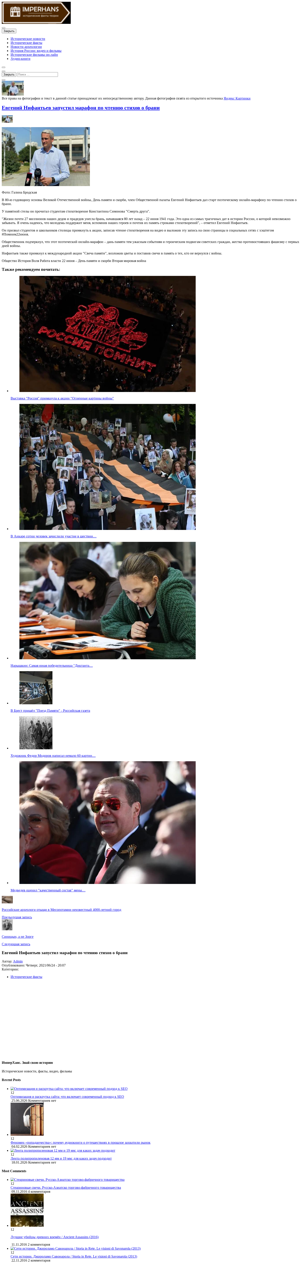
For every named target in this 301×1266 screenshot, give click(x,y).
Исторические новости (28, 39)
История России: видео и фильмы (36, 51)
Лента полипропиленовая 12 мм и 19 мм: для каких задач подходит (61, 1158)
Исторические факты (26, 43)
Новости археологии (26, 47)
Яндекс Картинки (237, 98)
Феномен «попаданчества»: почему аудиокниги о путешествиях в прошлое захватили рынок (80, 1142)
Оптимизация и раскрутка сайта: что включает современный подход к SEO (67, 1096)
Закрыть (9, 31)
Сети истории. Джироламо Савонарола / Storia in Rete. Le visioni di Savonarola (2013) (74, 1256)
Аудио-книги (20, 58)
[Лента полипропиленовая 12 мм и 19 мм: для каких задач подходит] (155, 1151)
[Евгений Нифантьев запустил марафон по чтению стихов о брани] (13, 94)
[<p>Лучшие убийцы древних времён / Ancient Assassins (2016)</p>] (27, 1225)
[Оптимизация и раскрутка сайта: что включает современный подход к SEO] (155, 1089)
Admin (18, 961)
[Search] (3, 80)
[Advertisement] (134, 1021)
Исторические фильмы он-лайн (34, 55)
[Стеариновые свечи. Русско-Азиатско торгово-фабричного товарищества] (67, 1179)
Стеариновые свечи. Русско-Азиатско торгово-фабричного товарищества (66, 1187)
